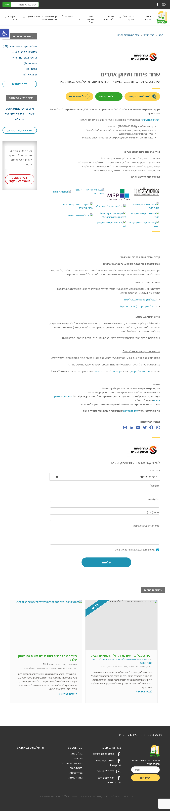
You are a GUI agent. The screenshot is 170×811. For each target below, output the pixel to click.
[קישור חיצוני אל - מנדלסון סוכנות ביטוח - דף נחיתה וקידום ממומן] (146, 191)
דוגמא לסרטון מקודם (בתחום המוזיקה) (139, 306)
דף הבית (117, 371)
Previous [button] (6, 653)
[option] (121, 651)
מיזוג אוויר (30, 74)
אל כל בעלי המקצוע (19, 130)
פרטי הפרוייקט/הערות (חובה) (146, 525)
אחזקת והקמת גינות (24, 57)
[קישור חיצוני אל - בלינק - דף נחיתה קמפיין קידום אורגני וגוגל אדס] (77, 206)
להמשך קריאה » (143, 694)
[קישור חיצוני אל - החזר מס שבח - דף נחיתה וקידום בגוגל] (143, 206)
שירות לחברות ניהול (90, 19)
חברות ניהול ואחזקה (129, 18)
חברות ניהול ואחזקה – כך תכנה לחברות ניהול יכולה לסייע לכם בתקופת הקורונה (49, 657)
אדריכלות (30, 63)
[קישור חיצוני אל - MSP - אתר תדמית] (119, 192)
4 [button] (81, 709)
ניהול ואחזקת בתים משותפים (20, 46)
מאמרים (69, 16)
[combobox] (104, 477)
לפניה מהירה (106, 96)
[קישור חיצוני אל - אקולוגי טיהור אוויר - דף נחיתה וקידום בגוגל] (88, 191)
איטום (31, 69)
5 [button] (76, 709)
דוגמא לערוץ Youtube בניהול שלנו (141, 299)
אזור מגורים (155, 470)
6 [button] (71, 709)
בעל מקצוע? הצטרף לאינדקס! (19, 179)
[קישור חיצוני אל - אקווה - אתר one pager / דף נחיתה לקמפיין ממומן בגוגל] (110, 215)
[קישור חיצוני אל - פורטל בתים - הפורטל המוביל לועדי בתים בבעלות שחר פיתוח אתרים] (81, 215)
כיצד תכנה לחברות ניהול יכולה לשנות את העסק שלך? (123, 657)
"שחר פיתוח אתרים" (150, 120)
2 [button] (91, 709)
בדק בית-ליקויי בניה (24, 52)
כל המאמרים (19, 84)
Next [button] (162, 653)
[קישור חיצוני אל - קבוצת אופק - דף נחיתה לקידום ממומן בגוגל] (143, 224)
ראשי (161, 34)
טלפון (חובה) (153, 499)
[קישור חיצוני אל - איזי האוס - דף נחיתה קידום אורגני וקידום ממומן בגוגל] (143, 215)
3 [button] (86, 709)
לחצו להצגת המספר (139, 96)
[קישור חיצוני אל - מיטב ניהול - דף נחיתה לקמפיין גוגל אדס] (110, 224)
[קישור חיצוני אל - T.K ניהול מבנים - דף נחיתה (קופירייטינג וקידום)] (62, 192)
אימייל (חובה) (153, 512)
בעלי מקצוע (148, 34)
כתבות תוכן (98, 371)
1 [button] (96, 709)
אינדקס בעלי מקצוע (141, 371)
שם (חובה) (154, 485)
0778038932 (130, 411)
